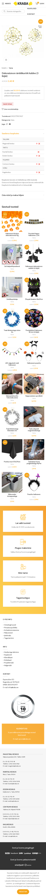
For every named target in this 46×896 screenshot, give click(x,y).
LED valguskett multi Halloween (12, 364)
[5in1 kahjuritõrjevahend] (12, 254)
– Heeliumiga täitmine (11, 652)
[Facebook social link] (6, 124)
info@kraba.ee (13, 687)
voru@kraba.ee (12, 836)
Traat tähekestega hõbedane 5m (12, 430)
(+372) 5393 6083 (14, 799)
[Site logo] (23, 3)
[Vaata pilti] (6, 60)
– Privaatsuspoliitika (10, 628)
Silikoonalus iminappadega (12, 495)
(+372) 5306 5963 (14, 764)
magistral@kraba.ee (14, 766)
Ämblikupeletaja (12, 299)
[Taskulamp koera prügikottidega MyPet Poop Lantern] (34, 449)
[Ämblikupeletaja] (12, 287)
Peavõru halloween (33, 494)
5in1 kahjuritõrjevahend (12, 266)
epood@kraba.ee (24, 739)
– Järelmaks (7, 635)
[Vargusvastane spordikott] (34, 384)
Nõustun (23, 892)
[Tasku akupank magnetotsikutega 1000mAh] (34, 416)
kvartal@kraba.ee (13, 783)
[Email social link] (9, 124)
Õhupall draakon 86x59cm (34, 299)
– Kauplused (7, 655)
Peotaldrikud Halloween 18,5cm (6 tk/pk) (34, 331)
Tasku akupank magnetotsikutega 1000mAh (34, 430)
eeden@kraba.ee (13, 801)
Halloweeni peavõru (34, 363)
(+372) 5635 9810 (14, 834)
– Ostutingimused (9, 625)
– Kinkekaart (7, 660)
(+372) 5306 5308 (14, 781)
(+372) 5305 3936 (14, 816)
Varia (11, 68)
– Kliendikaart (8, 657)
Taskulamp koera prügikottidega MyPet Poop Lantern (34, 463)
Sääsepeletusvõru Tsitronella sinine (12, 397)
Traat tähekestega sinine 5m (12, 331)
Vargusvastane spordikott (33, 396)
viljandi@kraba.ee (13, 818)
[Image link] (23, 706)
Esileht (4, 68)
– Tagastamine (8, 638)
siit (30, 185)
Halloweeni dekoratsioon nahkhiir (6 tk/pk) (33, 267)
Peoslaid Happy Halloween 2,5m (33, 234)
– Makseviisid (8, 633)
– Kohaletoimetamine (11, 630)
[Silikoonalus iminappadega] (12, 482)
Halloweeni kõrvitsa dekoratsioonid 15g (12, 234)
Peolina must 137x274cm (12, 462)
